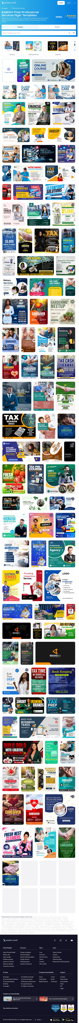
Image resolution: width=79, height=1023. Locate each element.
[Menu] (75, 3)
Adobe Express (43, 981)
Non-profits (43, 964)
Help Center (64, 979)
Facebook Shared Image (12, 920)
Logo (40, 918)
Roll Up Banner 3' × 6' (58, 926)
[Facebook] (55, 940)
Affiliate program (8, 959)
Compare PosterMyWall (46, 972)
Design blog (56, 957)
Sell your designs (8, 964)
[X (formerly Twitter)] (66, 940)
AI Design (6, 977)
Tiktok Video (47, 921)
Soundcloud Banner (8, 926)
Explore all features (26, 964)
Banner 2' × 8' (24, 927)
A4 (48, 927)
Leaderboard (32, 932)
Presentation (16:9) (12, 930)
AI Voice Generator (27, 979)
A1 (51, 929)
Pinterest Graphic (20, 924)
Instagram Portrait (56, 918)
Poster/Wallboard (10, 929)
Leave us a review (8, 961)
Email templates (25, 955)
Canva (41, 977)
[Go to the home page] (8, 3)
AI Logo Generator (26, 984)
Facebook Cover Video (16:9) (40, 917)
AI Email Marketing (8, 981)
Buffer (53, 979)
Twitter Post (30, 924)
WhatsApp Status (64, 921)
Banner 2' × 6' (48, 926)
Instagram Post (15, 918)
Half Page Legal (36, 929)
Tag (30, 927)
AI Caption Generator (27, 986)
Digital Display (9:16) (61, 929)
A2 (54, 929)
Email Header (10, 923)
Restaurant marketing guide (61, 961)
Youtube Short (39, 921)
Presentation (21, 930)
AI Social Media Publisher (10, 979)
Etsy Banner (55, 921)
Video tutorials (57, 952)
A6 (45, 929)
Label (41, 926)
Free (40, 952)
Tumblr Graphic (48, 924)
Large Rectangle (12, 932)
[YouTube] (72, 940)
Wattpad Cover (30, 930)
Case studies (7, 957)
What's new (6, 955)
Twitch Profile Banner (20, 923)
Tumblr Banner (57, 924)
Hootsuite (54, 981)
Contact (62, 977)
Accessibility (64, 981)
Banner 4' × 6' (29, 926)
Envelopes (43, 927)
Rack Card (16, 927)
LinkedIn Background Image (52, 923)
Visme (53, 977)
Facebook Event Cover (39, 920)
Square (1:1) (54, 930)
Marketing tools (25, 961)
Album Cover (33, 918)
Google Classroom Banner (43, 930)
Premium (42, 955)
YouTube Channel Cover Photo (26, 921)
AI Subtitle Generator (27, 977)
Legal (61, 988)
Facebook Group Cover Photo (54, 920)
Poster (8, 918)
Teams (41, 959)
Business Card (46, 918)
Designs (20, 27)
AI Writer (5, 984)
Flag (5, 927)
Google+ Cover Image (55, 917)
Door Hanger (35, 927)
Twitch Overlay (32, 923)
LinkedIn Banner (10, 924)
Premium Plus (43, 957)
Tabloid (64, 927)
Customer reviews (8, 966)
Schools (41, 961)
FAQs (62, 984)
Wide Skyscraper (22, 932)
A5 (42, 929)
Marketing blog (57, 959)
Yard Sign (10, 927)
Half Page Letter (26, 929)
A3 (48, 929)
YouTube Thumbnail (11, 921)
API (61, 986)
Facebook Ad (62, 930)
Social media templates (27, 957)
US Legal (18, 929)
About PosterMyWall (9, 952)
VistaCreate (42, 979)
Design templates (25, 952)
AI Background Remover (28, 981)
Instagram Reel (25, 918)
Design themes (24, 959)
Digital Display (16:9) (55, 927)
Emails (57, 27)
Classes (55, 955)
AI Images (6, 986)
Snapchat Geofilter (20, 926)
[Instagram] (60, 940)
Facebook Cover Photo (26, 920)
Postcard (36, 926)
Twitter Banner (38, 924)
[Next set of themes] (75, 48)
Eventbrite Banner (67, 924)
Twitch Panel (40, 923)
